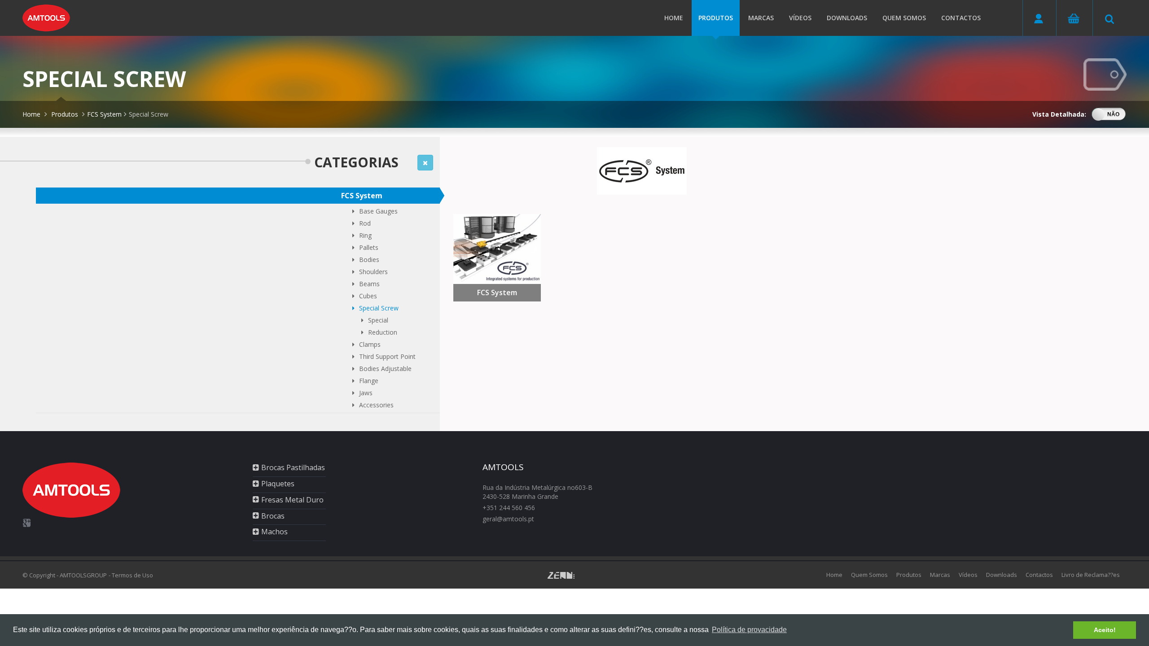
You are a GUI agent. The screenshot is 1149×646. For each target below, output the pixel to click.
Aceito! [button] (1105, 629)
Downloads (847, 17)
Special (378, 320)
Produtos (715, 17)
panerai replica (21, 593)
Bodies (369, 259)
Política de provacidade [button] (749, 629)
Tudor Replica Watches (378, 593)
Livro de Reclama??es (1090, 575)
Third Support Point (387, 356)
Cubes (368, 296)
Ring (365, 235)
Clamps (370, 344)
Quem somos (904, 17)
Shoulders (373, 271)
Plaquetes (277, 484)
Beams (369, 283)
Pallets (368, 247)
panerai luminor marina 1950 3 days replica (281, 593)
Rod (365, 223)
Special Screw (148, 114)
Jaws (366, 392)
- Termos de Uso (131, 575)
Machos (274, 532)
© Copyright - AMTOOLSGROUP (64, 575)
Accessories (376, 405)
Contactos (961, 17)
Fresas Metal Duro (292, 500)
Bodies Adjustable (385, 368)
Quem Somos (869, 575)
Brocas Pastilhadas (293, 467)
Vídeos (800, 17)
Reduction (382, 332)
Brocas (273, 516)
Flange (368, 380)
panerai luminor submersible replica (95, 593)
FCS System (104, 114)
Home (673, 17)
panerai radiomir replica (183, 593)
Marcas (761, 17)
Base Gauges (378, 211)
